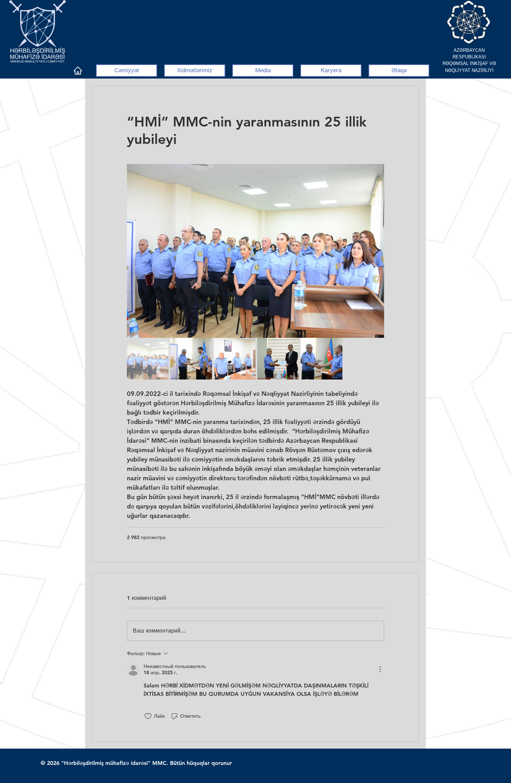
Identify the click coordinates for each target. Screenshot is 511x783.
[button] (126, 70)
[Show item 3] (235, 359)
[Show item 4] (278, 359)
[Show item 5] (321, 359)
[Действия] (380, 669)
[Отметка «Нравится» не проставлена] (148, 716)
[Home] (77, 70)
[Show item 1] (148, 359)
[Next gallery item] (376, 251)
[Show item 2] (191, 359)
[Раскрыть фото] (255, 251)
